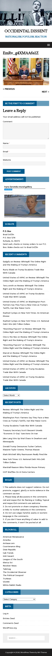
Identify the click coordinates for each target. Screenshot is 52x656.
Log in (6, 613)
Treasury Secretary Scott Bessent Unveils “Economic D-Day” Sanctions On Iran (22, 432)
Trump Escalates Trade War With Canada (23, 295)
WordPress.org (10, 627)
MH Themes (42, 652)
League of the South (13, 559)
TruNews (7, 578)
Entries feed (9, 618)
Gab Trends (8, 552)
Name (6, 143)
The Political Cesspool (13, 575)
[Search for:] (26, 638)
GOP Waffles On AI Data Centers (19, 472)
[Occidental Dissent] (26, 24)
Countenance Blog (11, 546)
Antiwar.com (9, 543)
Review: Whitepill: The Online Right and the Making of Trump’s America (24, 263)
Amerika (7, 540)
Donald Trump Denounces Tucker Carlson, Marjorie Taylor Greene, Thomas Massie (22, 448)
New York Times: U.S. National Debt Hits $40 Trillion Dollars (26, 322)
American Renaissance (13, 536)
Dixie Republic (9, 549)
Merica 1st (8, 562)
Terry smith (8, 285)
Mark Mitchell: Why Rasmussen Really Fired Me (25, 454)
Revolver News (10, 565)
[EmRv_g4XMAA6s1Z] (26, 83)
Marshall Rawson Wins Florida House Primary (24, 467)
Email (6, 151)
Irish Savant (8, 556)
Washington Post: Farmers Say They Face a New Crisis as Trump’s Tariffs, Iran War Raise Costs (25, 305)
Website (7, 159)
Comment (7, 121)
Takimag (7, 569)
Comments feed (10, 623)
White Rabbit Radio (12, 585)
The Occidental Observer (14, 572)
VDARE (6, 581)
